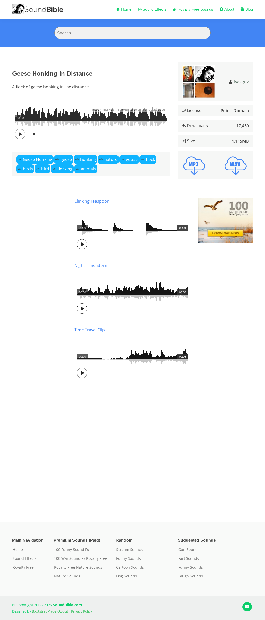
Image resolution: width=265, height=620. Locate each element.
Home (125, 9)
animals (88, 169)
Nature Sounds (67, 576)
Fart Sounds (188, 558)
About (228, 9)
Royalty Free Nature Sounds (78, 567)
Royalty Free (23, 567)
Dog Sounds (126, 576)
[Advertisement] (39, 352)
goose (132, 159)
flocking (64, 169)
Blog (248, 9)
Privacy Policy (81, 611)
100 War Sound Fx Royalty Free (80, 558)
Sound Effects (154, 9)
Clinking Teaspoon (91, 201)
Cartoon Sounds (130, 567)
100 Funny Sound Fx (71, 550)
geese (66, 159)
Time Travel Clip (89, 330)
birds (28, 169)
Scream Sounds (129, 550)
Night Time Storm (91, 265)
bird (45, 169)
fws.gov (241, 82)
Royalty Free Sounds (194, 9)
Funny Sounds (128, 558)
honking (88, 159)
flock (150, 159)
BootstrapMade (44, 611)
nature (110, 159)
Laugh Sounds (190, 576)
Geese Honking (37, 159)
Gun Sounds (189, 550)
